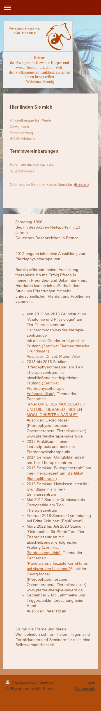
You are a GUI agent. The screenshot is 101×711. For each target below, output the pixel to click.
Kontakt (81, 185)
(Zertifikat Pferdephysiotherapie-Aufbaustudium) (46, 388)
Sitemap (45, 683)
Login (90, 683)
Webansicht (85, 688)
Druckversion (23, 683)
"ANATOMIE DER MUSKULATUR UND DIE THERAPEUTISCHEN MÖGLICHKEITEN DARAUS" (56, 409)
